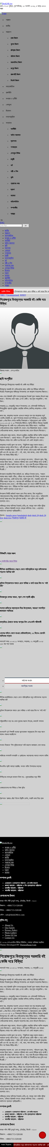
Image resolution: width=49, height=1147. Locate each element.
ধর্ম (12, 165)
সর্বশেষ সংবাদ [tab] (27, 680)
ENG (2, 222)
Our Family (10, 928)
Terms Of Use (11, 935)
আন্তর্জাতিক (10, 86)
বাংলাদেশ (23, 295)
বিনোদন (8, 111)
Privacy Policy (11, 930)
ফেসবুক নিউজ (15, 153)
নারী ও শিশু (14, 171)
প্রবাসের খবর (15, 183)
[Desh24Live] (6, 3)
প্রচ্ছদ (8, 20)
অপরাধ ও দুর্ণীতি (11, 98)
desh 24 (35, 515)
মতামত (13, 195)
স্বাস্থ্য (13, 214)
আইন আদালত (15, 135)
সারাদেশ (8, 32)
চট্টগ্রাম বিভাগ (15, 50)
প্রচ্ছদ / (3, 295)
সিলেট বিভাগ (15, 80)
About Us (9, 925)
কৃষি (12, 177)
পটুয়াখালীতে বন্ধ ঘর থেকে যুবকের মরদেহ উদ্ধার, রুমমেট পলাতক (22, 721)
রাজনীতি (8, 92)
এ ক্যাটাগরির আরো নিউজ (8, 561)
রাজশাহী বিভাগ (15, 74)
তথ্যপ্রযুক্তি (10, 117)
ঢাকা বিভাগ (14, 38)
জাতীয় (8, 26)
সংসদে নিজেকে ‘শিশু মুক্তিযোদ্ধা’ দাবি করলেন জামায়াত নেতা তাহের (22, 745)
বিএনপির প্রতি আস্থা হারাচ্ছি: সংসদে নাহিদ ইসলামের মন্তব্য (20, 766)
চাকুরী (12, 159)
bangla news (11, 515)
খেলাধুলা (8, 104)
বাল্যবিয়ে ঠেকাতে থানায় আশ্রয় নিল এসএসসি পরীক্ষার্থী (20, 622)
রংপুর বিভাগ (14, 68)
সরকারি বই (22, 518)
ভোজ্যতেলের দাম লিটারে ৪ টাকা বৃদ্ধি (12, 787)
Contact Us (9, 937)
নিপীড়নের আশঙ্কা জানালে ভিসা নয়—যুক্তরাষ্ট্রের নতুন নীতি (20, 777)
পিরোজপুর (15, 518)
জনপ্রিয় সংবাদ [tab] (26, 686)
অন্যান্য (9, 123)
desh (30, 515)
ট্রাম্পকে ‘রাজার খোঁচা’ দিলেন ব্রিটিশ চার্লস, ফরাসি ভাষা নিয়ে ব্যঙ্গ (21, 798)
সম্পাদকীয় (14, 207)
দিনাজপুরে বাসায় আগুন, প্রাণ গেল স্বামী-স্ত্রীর (17, 597)
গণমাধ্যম (14, 147)
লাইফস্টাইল (15, 201)
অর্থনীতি (13, 129)
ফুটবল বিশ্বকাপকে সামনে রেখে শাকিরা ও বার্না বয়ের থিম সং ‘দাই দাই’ (23, 710)
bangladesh (22, 515)
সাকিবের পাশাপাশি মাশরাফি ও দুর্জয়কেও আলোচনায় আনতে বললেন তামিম (24, 755)
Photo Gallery (11, 932)
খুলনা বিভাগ (14, 44)
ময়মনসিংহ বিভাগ (16, 62)
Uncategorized (12, 295)
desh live (8, 518)
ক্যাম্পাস (13, 141)
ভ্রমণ (13, 189)
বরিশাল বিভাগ (15, 56)
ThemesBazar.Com (28, 945)
